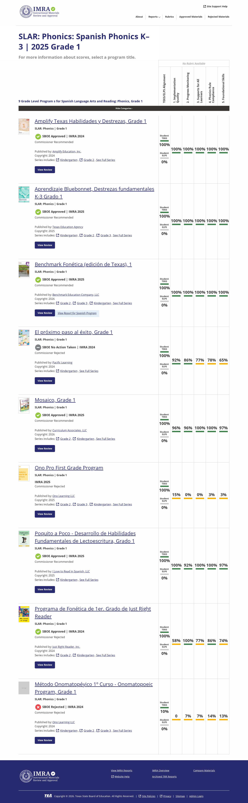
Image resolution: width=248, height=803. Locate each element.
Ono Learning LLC (63, 496)
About (139, 16)
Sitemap (180, 796)
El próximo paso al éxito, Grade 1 (74, 332)
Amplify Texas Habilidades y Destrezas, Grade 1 (91, 121)
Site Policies (148, 796)
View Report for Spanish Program (77, 313)
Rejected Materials (220, 17)
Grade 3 (106, 235)
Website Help (122, 776)
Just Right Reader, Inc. (66, 647)
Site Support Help (217, 6)
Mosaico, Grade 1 (55, 399)
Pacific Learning (62, 362)
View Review (45, 169)
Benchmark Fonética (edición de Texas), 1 (83, 264)
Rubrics (169, 16)
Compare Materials (204, 770)
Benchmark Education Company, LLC (75, 295)
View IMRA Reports (121, 770)
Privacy (167, 796)
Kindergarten (68, 160)
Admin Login (196, 796)
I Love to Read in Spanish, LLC (71, 571)
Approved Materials (192, 17)
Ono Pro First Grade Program (69, 467)
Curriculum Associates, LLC (69, 430)
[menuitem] (139, 16)
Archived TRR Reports (164, 776)
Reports (153, 16)
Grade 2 (89, 160)
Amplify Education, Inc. (66, 151)
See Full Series (105, 160)
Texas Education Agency (67, 227)
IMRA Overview (160, 770)
